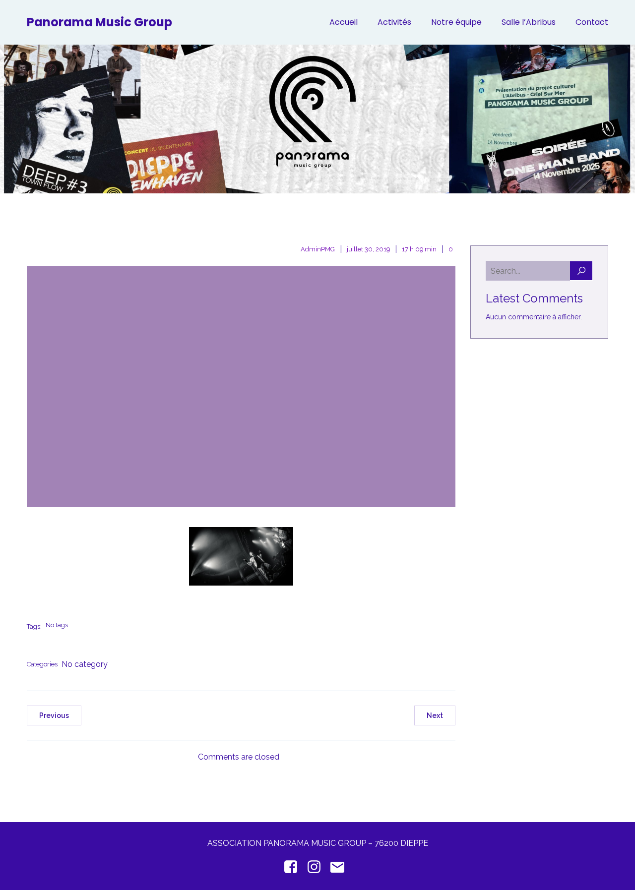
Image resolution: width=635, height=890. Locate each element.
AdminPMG (318, 249)
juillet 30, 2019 (368, 249)
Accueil (343, 22)
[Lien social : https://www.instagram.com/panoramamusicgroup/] (317, 867)
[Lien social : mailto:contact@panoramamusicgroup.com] (341, 867)
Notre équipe (456, 22)
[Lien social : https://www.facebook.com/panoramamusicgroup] (294, 867)
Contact (591, 22)
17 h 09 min (419, 249)
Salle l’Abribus (529, 22)
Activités (394, 22)
